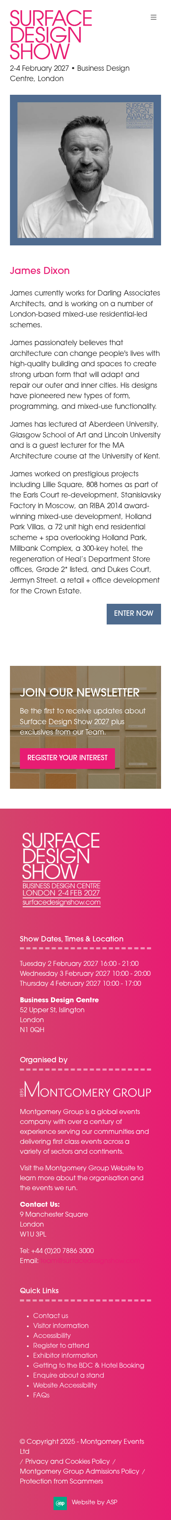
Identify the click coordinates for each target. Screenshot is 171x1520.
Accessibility (52, 1336)
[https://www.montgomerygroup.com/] (85, 1096)
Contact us (50, 1316)
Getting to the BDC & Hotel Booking (88, 1366)
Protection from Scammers (61, 1482)
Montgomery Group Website (90, 1168)
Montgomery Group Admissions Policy (79, 1472)
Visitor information (61, 1326)
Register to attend (61, 1346)
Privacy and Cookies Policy (67, 1462)
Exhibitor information (65, 1356)
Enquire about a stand (68, 1376)
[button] (153, 17)
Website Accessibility (65, 1386)
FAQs (41, 1396)
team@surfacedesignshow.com (90, 1261)
